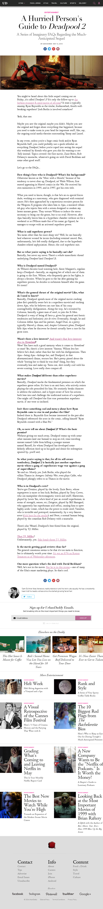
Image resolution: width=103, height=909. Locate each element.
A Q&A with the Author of (90, 827)
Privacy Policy (72, 899)
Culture (63, 3)
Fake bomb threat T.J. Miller (52, 539)
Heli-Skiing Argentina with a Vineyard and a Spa (36, 690)
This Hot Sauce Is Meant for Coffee (12, 658)
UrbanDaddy (5, 3)
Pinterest (51, 895)
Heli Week (33, 684)
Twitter (68, 895)
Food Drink (35, 3)
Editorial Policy (44, 899)
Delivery (82, 3)
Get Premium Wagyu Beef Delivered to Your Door (64, 659)
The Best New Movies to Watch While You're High (36, 803)
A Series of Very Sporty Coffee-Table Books (88, 694)
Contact (21, 866)
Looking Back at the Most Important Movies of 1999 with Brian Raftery (90, 807)
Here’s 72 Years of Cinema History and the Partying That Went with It (35, 727)
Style (45, 3)
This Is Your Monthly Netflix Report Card (33, 779)
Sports (73, 3)
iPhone (51, 877)
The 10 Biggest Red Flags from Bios (88, 718)
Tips (20, 870)
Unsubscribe (24, 881)
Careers (51, 870)
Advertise (22, 873)
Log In (99, 3)
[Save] (58, 48)
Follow (29, 597)
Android (52, 881)
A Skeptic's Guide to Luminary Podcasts (87, 784)
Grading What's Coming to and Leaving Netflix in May (34, 762)
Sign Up (83, 618)
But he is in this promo (58, 567)
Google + (85, 895)
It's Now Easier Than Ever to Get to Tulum (91, 658)
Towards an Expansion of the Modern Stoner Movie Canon (35, 817)
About (51, 866)
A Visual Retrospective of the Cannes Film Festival (36, 713)
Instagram (34, 895)
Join (50, 873)
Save (53, 48)
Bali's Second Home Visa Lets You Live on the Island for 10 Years (38, 661)
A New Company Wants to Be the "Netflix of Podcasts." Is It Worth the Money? (90, 764)
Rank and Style (86, 686)
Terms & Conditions (58, 899)
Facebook (17, 895)
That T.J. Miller (25, 536)
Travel (54, 3)
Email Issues (23, 877)
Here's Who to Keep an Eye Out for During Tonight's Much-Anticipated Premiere (90, 736)
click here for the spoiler (35, 515)
